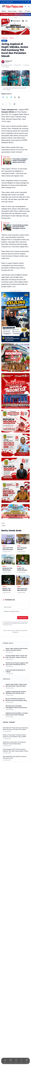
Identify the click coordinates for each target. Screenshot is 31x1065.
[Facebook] (20, 2)
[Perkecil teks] (6, 104)
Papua (20, 11)
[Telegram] (11, 97)
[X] (23, 2)
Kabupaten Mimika (7, 112)
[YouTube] (28, 2)
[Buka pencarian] (25, 6)
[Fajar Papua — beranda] (12, 6)
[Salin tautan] (19, 97)
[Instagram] (25, 2)
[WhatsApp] (7, 97)
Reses (3, 525)
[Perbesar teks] (9, 104)
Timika (3, 109)
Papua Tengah (12, 11)
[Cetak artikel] (14, 104)
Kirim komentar (23, 618)
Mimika (4, 11)
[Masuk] (29, 6)
